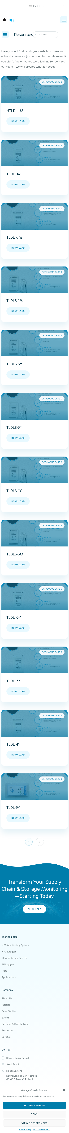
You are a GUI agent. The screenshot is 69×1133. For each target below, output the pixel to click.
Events (5, 1017)
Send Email (12, 1064)
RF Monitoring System (14, 958)
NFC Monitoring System (15, 945)
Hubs (4, 970)
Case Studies (9, 1011)
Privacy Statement (41, 1129)
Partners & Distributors (15, 1024)
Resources (7, 1030)
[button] (64, 1090)
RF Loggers (8, 964)
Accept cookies (34, 1105)
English (36, 6)
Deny (34, 1114)
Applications (9, 977)
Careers (6, 1036)
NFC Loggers (9, 951)
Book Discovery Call (17, 1057)
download (18, 121)
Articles (6, 1004)
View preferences (34, 1123)
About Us (7, 998)
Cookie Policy (25, 1129)
